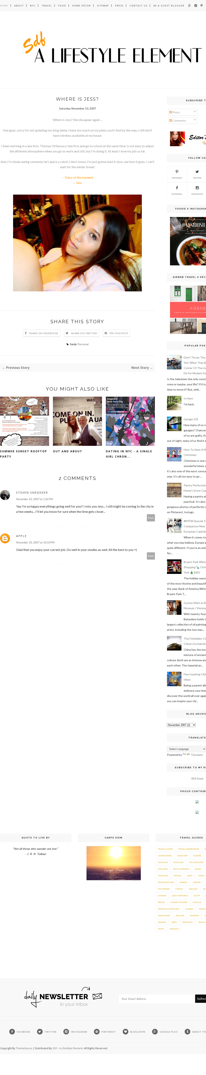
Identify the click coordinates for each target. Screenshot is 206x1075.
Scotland (178, 862)
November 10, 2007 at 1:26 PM (34, 499)
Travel (47, 5)
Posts (176, 112)
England (163, 869)
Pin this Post (119, 333)
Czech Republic (180, 895)
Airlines (193, 889)
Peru (174, 922)
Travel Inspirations (188, 849)
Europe (197, 855)
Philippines (164, 889)
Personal (83, 344)
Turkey (179, 889)
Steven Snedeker (32, 492)
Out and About (67, 451)
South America (181, 869)
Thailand (163, 875)
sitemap (103, 5)
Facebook (177, 194)
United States (165, 855)
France (177, 875)
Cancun (197, 902)
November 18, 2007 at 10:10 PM (35, 542)
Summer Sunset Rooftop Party (23, 453)
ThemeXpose (24, 1048)
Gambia (189, 909)
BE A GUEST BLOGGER (168, 5)
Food (62, 5)
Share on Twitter (84, 333)
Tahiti (161, 929)
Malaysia (163, 862)
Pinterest (177, 178)
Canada (162, 895)
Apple (21, 536)
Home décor (81, 5)
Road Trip (182, 855)
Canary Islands (178, 902)
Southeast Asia (166, 882)
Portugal (187, 922)
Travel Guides (165, 849)
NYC (33, 5)
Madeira (194, 915)
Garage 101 (191, 419)
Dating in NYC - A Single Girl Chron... (129, 453)
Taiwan (183, 882)
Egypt (197, 895)
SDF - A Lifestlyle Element (68, 1048)
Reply (151, 517)
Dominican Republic (169, 909)
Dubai (198, 869)
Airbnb (197, 882)
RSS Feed (197, 778)
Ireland (180, 915)
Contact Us (138, 5)
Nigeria (162, 922)
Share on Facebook (43, 333)
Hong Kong (164, 915)
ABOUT (19, 5)
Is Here (188, 398)
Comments (179, 120)
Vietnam (174, 929)
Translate (197, 754)
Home (4, 5)
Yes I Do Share (196, 862)
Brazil (161, 902)
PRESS (119, 5)
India (190, 875)
